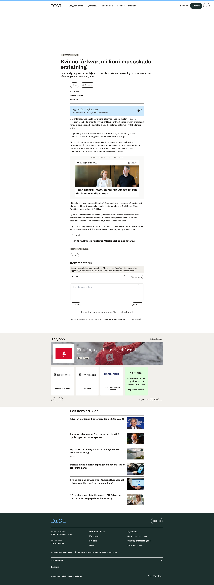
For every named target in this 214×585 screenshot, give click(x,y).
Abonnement (57, 561)
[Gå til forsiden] (56, 6)
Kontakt (55, 567)
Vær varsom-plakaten (87, 552)
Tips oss (157, 521)
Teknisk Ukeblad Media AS (71, 576)
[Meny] (206, 6)
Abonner (196, 6)
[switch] (139, 110)
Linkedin (93, 541)
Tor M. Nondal (57, 543)
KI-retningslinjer (134, 545)
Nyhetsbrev (132, 532)
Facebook (94, 536)
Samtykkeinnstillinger (137, 536)
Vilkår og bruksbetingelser (139, 541)
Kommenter (89, 85)
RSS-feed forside (97, 532)
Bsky (91, 545)
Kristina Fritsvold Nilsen (62, 534)
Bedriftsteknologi (70, 55)
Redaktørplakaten (108, 552)
